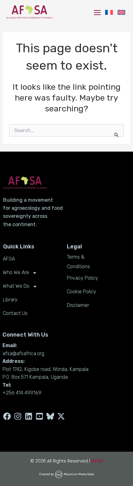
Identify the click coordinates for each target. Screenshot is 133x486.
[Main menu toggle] (97, 12)
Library (10, 300)
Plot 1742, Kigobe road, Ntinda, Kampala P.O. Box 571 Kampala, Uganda (45, 373)
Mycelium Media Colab (79, 474)
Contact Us (15, 313)
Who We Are (16, 272)
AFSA (9, 259)
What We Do (16, 286)
